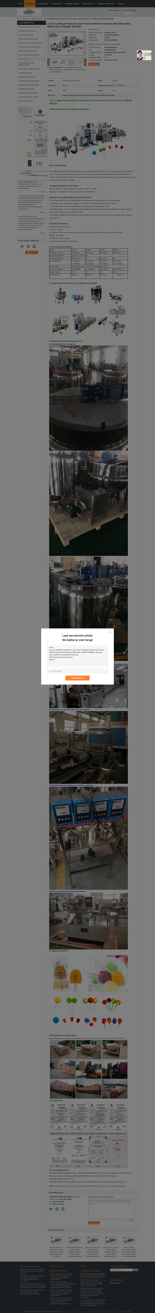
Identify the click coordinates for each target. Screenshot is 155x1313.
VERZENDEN (77, 678)
